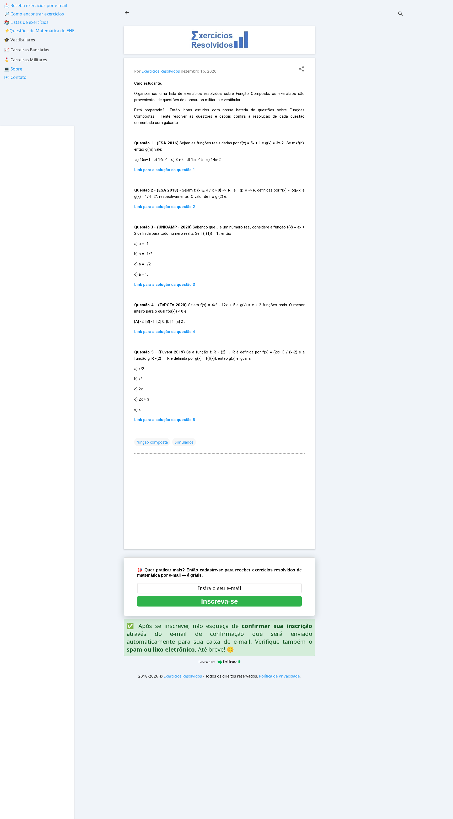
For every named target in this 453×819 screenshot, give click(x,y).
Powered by (206, 662)
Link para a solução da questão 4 (164, 331)
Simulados (184, 442)
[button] (301, 69)
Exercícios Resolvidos (183, 676)
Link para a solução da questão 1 (164, 169)
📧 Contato (15, 77)
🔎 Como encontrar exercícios (34, 14)
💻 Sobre (13, 69)
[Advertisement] (364, 104)
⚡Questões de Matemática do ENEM (41, 31)
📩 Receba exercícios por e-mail (35, 5)
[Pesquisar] (400, 14)
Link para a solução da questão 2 (164, 206)
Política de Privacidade (279, 676)
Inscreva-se (219, 601)
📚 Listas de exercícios (26, 22)
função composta (152, 442)
